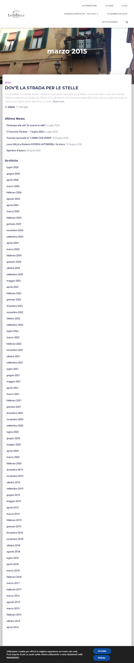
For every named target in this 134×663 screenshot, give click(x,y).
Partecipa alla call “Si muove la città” (26, 125)
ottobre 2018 (13, 545)
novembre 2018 (15, 539)
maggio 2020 (14, 444)
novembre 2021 (15, 350)
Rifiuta (101, 657)
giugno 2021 (13, 375)
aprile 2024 (12, 243)
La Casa (109, 6)
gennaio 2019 (14, 526)
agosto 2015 (13, 602)
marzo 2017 (13, 583)
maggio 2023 (14, 281)
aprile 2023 (12, 287)
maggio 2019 (14, 501)
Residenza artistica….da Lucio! (80, 14)
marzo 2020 (13, 457)
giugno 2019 (13, 495)
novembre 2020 (15, 419)
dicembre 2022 (15, 306)
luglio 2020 (12, 432)
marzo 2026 (13, 186)
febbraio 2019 (14, 520)
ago (22, 107)
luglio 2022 (12, 331)
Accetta (102, 651)
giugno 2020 (13, 438)
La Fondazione (89, 6)
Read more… (59, 101)
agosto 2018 (13, 551)
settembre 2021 (15, 362)
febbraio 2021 (14, 400)
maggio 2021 (14, 381)
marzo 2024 (13, 249)
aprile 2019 (12, 507)
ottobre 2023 (13, 268)
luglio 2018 (12, 558)
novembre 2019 (15, 476)
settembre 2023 (15, 274)
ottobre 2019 (13, 482)
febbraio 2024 (14, 255)
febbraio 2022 (14, 344)
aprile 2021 (12, 388)
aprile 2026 (12, 180)
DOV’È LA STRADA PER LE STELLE (41, 87)
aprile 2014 (12, 627)
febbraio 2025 (14, 217)
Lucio (124, 6)
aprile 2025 (12, 205)
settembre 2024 (15, 236)
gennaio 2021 (14, 407)
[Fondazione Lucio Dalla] (16, 14)
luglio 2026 (12, 167)
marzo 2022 (13, 337)
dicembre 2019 (15, 469)
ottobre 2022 (13, 318)
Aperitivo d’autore (16, 150)
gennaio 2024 (14, 262)
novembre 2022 (15, 312)
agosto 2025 (13, 199)
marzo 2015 (13, 608)
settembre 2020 (15, 425)
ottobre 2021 (13, 356)
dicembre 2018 (15, 532)
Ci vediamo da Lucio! (117, 14)
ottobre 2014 (13, 621)
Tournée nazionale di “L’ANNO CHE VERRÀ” (29, 138)
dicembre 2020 (15, 413)
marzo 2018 (13, 570)
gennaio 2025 (14, 224)
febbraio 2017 (14, 589)
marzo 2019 (13, 514)
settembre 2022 (15, 325)
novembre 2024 (15, 230)
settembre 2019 (15, 488)
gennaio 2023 (14, 299)
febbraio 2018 (14, 577)
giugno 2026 (13, 173)
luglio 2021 (12, 369)
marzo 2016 (13, 595)
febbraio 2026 (14, 192)
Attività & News (109, 22)
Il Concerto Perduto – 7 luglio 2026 (25, 131)
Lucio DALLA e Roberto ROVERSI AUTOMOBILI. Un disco (36, 144)
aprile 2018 (12, 564)
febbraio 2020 (14, 463)
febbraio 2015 (14, 614)
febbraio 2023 (14, 293)
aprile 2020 (12, 451)
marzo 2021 (13, 394)
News (8, 82)
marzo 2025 (13, 211)
